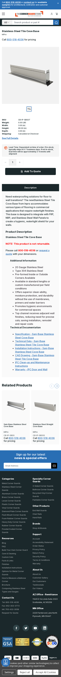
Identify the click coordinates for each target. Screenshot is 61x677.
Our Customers (39, 581)
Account (36, 539)
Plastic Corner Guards (11, 504)
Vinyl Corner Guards (11, 508)
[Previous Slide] (52, 386)
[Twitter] (26, 628)
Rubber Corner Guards (12, 525)
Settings (9, 672)
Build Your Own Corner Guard (15, 550)
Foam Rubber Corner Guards (14, 518)
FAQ (4, 546)
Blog (4, 543)
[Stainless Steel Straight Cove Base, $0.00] (45, 406)
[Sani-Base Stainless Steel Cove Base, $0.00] (16, 406)
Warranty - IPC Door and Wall (31, 369)
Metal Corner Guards (11, 483)
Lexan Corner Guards (11, 501)
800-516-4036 (13, 2)
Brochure (6, 585)
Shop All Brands (39, 528)
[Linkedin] (44, 628)
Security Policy (39, 556)
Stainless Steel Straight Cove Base (43, 425)
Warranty (36, 563)
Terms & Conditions (41, 560)
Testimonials (38, 585)
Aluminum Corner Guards (13, 494)
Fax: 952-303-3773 (11, 606)
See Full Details (10, 138)
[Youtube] (35, 628)
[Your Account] (51, 13)
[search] (56, 22)
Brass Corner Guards (11, 497)
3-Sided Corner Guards (43, 486)
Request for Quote (10, 613)
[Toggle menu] (3, 14)
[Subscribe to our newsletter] (54, 466)
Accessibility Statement (43, 542)
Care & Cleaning (9, 553)
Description (30, 187)
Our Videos (38, 588)
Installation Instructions (12, 568)
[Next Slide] (57, 386)
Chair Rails (37, 514)
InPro (4, 34)
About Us (37, 574)
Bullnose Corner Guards (43, 489)
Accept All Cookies (46, 672)
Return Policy (38, 553)
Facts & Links (7, 561)
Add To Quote (32, 171)
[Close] (57, 3)
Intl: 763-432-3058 (10, 609)
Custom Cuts (7, 557)
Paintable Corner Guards (43, 500)
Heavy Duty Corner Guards (13, 522)
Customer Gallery (40, 578)
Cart (57, 13)
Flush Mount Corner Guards (14, 515)
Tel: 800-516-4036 (10, 602)
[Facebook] (16, 628)
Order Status (38, 546)
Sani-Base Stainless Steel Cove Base (15, 425)
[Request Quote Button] (5, 662)
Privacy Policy (39, 549)
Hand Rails (37, 517)
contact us (29, 2)
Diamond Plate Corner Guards (15, 511)
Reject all (25, 672)
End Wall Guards (40, 510)
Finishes (5, 564)
